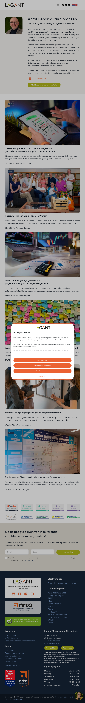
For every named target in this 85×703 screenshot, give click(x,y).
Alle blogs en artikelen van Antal (44, 85)
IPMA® (51, 598)
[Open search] (63, 5)
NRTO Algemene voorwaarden (23, 608)
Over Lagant (10, 651)
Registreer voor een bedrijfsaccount (20, 641)
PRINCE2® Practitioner (57, 617)
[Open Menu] (58, 5)
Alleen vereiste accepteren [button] (42, 365)
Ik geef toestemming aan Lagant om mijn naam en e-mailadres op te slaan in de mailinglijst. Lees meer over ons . (42, 559)
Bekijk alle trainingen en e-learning (62, 583)
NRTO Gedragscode (23, 611)
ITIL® (50, 601)
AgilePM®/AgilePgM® (57, 593)
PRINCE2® (52, 612)
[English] (76, 5)
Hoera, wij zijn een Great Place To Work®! (26, 216)
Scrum (50, 623)
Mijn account (10, 635)
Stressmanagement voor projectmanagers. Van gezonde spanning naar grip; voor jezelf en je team (30, 150)
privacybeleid (28, 560)
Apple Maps (67, 648)
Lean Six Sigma (54, 604)
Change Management (57, 596)
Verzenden (68, 552)
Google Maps (51, 648)
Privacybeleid (42, 376)
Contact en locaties (13, 659)
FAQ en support (11, 661)
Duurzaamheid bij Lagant (15, 653)
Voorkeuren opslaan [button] (42, 371)
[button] (79, 696)
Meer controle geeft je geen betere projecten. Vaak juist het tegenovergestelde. (27, 282)
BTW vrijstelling (11, 638)
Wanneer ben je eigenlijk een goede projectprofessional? (33, 412)
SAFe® (51, 620)
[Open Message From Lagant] (79, 696)
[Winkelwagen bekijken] (69, 5)
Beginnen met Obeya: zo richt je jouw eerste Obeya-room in (35, 477)
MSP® (50, 607)
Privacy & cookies (12, 665)
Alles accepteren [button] (42, 360)
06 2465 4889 (40, 79)
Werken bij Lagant (12, 656)
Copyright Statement (64, 697)
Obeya (50, 609)
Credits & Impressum (13, 700)
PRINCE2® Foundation (57, 615)
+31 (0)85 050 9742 (52, 644)
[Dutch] (73, 5)
